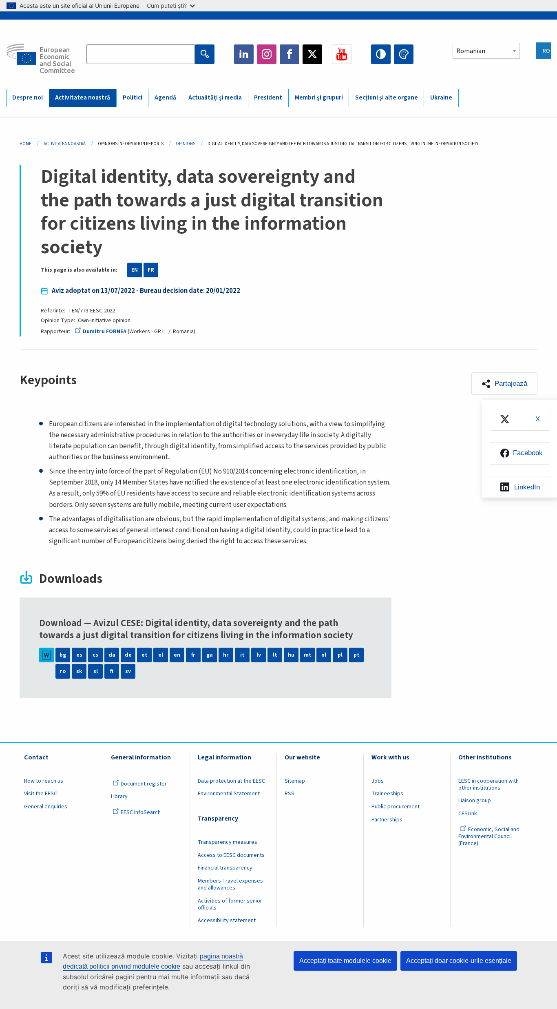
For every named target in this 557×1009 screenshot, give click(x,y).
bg (63, 655)
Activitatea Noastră (65, 144)
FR (151, 270)
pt (357, 655)
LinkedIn (244, 54)
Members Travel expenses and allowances (230, 884)
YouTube (341, 54)
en (177, 655)
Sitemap (295, 781)
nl (323, 655)
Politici (132, 97)
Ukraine (441, 97)
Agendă (165, 97)
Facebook (289, 54)
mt (308, 655)
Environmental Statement (229, 794)
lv (258, 655)
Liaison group (474, 801)
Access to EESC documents (231, 855)
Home (25, 144)
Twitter (312, 54)
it (242, 655)
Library (119, 796)
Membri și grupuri (319, 97)
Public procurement (395, 807)
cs (95, 655)
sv (128, 671)
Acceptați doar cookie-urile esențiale (458, 960)
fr (193, 655)
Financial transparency (225, 868)
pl (340, 655)
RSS (289, 794)
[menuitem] (520, 419)
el (160, 655)
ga (209, 655)
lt (275, 655)
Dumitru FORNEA (104, 331)
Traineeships (387, 794)
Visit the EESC (40, 794)
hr (226, 655)
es (79, 655)
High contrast (381, 54)
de (128, 655)
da (111, 655)
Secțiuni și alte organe (386, 97)
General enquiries (45, 807)
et (144, 655)
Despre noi (27, 97)
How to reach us (43, 781)
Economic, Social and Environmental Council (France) (488, 836)
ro (63, 671)
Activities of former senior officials (230, 904)
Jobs (377, 781)
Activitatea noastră (82, 97)
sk (79, 671)
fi (111, 671)
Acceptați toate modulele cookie (345, 960)
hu (291, 655)
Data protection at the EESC (231, 781)
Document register (144, 784)
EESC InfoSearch (141, 812)
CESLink (467, 814)
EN (134, 270)
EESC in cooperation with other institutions (488, 784)
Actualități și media (215, 97)
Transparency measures (227, 842)
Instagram (266, 54)
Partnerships (386, 820)
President (268, 97)
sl (95, 671)
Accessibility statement (227, 920)
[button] (504, 383)
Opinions (185, 144)
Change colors (403, 54)
